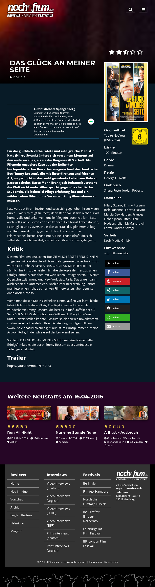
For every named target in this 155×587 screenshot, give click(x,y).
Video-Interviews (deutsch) (58, 485)
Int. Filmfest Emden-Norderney (91, 516)
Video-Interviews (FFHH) (58, 510)
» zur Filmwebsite (116, 253)
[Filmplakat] (126, 95)
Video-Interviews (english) (58, 498)
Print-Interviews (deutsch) (58, 535)
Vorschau (16, 499)
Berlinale (89, 483)
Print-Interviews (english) (58, 548)
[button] (117, 263)
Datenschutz (111, 562)
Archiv (14, 507)
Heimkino (17, 523)
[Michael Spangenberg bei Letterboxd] (91, 121)
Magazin (16, 531)
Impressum (95, 562)
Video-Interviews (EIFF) (58, 523)
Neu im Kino (19, 491)
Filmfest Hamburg (95, 491)
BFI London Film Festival (94, 543)
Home (14, 483)
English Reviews (21, 515)
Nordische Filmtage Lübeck (94, 501)
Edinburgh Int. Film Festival (93, 531)
